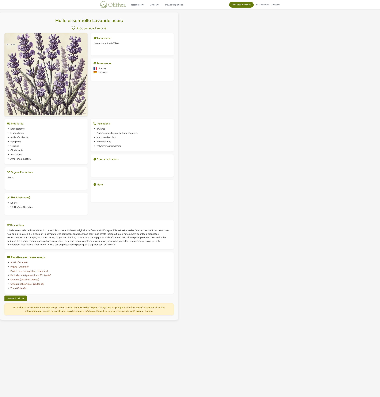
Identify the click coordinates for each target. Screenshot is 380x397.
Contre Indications (107, 159)
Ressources (136, 5)
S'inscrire (275, 4)
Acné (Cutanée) (19, 262)
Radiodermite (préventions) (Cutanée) (30, 275)
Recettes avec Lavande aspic (28, 257)
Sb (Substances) (20, 197)
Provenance (103, 63)
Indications (103, 123)
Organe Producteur (21, 172)
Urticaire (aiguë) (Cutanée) (24, 279)
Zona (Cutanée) (18, 288)
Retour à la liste (15, 298)
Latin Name (103, 38)
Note (99, 184)
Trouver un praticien (174, 5)
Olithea (153, 5)
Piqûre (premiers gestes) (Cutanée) (29, 271)
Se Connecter (262, 4)
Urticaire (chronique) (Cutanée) (27, 283)
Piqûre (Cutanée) (19, 266)
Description (17, 225)
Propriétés (16, 123)
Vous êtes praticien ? (241, 4)
